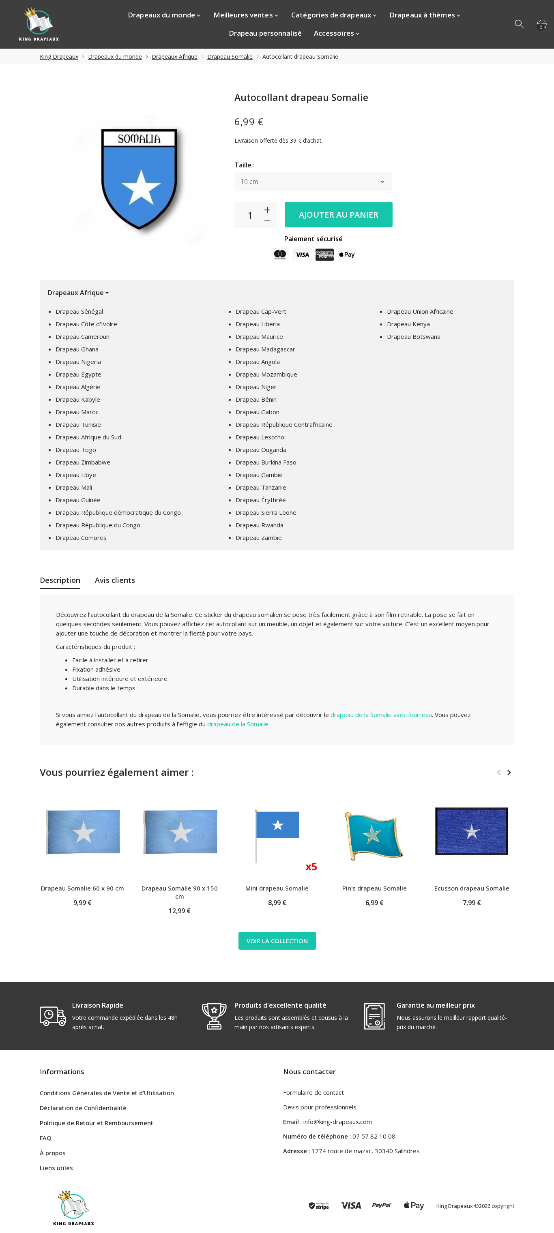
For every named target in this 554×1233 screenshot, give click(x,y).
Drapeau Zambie (259, 537)
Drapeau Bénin (256, 399)
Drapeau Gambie (259, 475)
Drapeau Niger (256, 387)
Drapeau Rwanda (259, 525)
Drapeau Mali (74, 487)
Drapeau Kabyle (78, 399)
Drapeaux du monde (115, 56)
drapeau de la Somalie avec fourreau (381, 715)
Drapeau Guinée (78, 500)
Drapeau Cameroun (83, 336)
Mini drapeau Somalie (277, 888)
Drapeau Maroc (77, 412)
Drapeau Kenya (408, 324)
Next (508, 772)
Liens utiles (56, 1168)
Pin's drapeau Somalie (374, 888)
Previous (498, 772)
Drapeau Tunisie (78, 424)
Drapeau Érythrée (261, 500)
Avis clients (115, 580)
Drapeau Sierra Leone (266, 512)
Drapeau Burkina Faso (266, 462)
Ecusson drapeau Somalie (471, 888)
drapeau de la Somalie (237, 724)
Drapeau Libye (76, 475)
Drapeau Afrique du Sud (88, 437)
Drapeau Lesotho (260, 437)
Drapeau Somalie (230, 56)
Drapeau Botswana (413, 336)
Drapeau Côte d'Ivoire (86, 324)
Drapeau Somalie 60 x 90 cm (82, 888)
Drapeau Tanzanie (261, 487)
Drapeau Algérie (78, 387)
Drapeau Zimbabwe (83, 462)
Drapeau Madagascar (265, 349)
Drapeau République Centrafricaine (284, 424)
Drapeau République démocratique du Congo (118, 512)
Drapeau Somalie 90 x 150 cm (180, 892)
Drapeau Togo (76, 449)
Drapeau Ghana (77, 349)
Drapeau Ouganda (261, 449)
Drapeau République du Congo (98, 525)
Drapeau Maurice (259, 336)
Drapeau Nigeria (78, 361)
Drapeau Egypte (78, 374)
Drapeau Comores (81, 537)
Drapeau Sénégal (79, 311)
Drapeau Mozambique (266, 374)
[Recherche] (520, 24)
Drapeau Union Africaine (420, 311)
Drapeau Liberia (258, 324)
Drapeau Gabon (257, 412)
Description (60, 580)
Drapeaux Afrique (175, 56)
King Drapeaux (59, 56)
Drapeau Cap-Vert (261, 311)
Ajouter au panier (338, 214)
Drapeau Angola (258, 361)
